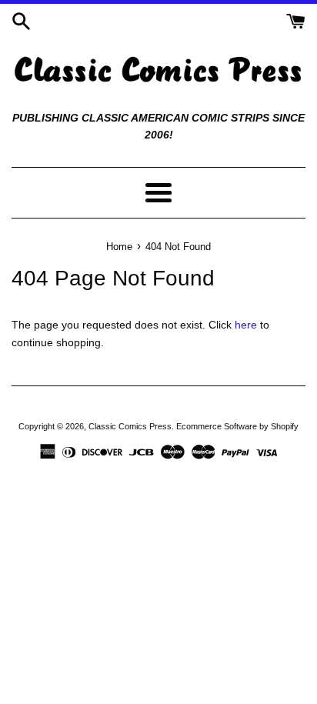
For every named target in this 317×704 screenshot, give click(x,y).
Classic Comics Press (130, 426)
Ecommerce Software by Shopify (237, 426)
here (246, 325)
